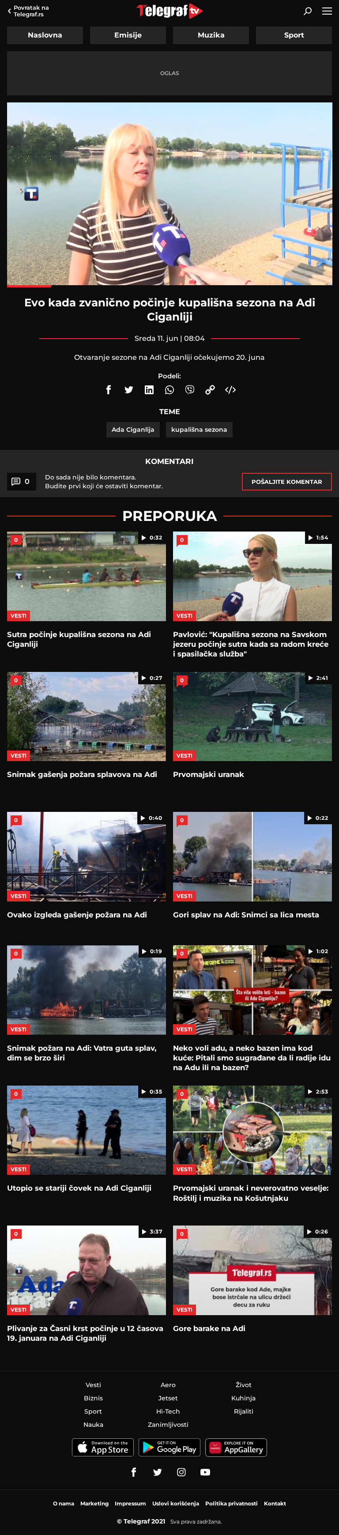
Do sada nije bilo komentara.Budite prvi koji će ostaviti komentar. (104, 481)
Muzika (211, 35)
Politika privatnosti (231, 1503)
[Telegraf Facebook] (134, 1472)
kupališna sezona (199, 430)
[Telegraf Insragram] (181, 1472)
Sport (294, 35)
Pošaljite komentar (287, 481)
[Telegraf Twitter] (157, 1472)
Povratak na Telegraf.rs (31, 11)
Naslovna (45, 35)
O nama (63, 1503)
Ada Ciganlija (133, 430)
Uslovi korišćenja (175, 1503)
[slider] (169, 286)
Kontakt (275, 1503)
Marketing (94, 1503)
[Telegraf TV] (205, 1472)
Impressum (130, 1503)
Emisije (128, 35)
